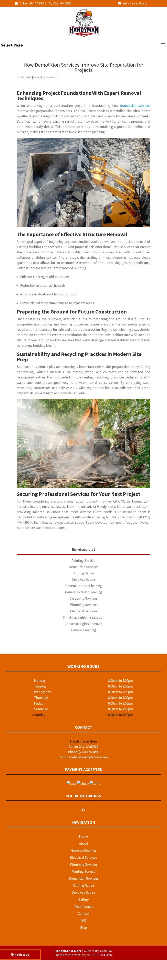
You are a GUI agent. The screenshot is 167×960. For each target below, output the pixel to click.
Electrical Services (83, 857)
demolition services (135, 105)
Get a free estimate (134, 3)
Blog (83, 927)
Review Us (22, 955)
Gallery (83, 899)
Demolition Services (45, 77)
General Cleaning (83, 850)
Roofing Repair (83, 885)
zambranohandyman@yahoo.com (83, 757)
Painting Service (83, 871)
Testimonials (83, 906)
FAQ (83, 920)
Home (83, 836)
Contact (83, 913)
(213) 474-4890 (62, 3)
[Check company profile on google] (83, 810)
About (83, 843)
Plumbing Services (83, 864)
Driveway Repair (83, 892)
